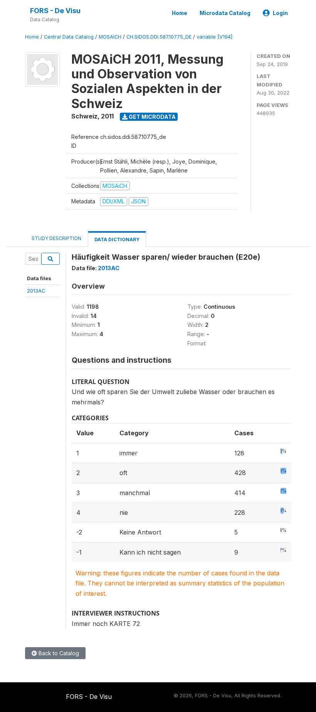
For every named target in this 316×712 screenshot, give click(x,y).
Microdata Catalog (225, 13)
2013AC (36, 291)
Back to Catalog (58, 653)
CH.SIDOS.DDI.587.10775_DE (159, 37)
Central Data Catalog (69, 37)
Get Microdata (152, 116)
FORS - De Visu (55, 11)
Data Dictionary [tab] (117, 239)
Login (280, 13)
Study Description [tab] (56, 238)
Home (179, 13)
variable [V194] (214, 37)
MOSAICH (110, 37)
